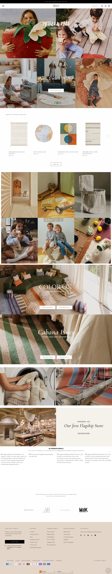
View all (56, 164)
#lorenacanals (97, 532)
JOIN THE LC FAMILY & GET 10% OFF (56, 1)
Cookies (17, 560)
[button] (14, 470)
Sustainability (50, 537)
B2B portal (67, 531)
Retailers (66, 539)
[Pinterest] (88, 535)
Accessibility (59, 560)
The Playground (51, 545)
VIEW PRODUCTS (65, 51)
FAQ (31, 537)
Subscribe (15, 541)
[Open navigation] (3, 6)
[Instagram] (81, 535)
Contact (32, 531)
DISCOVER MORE (56, 90)
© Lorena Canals (100, 560)
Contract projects (68, 537)
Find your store (34, 534)
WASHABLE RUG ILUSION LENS (68, 152)
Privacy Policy (10, 560)
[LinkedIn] (95, 535)
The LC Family (51, 539)
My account (33, 545)
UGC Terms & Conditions (48, 560)
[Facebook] (84, 535)
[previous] (4, 135)
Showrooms (67, 534)
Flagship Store (51, 542)
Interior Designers (69, 542)
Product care (33, 542)
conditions (9, 547)
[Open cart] (109, 6)
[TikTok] (91, 535)
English (95, 6)
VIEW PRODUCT (64, 357)
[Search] (102, 6)
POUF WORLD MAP (39, 152)
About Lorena (51, 531)
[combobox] (47, 571)
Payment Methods (25, 560)
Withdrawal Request (35, 547)
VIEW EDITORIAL (47, 51)
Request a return (34, 539)
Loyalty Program (36, 560)
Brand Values (50, 534)
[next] (107, 135)
